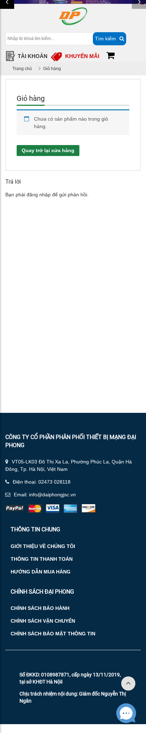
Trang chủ (22, 68)
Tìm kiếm (105, 38)
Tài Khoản (32, 56)
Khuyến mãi (82, 56)
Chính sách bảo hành (40, 608)
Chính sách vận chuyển (43, 621)
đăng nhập (39, 194)
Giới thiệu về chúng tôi (43, 546)
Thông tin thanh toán (42, 559)
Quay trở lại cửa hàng (48, 150)
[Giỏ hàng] (110, 56)
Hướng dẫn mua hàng (41, 572)
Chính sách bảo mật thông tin (53, 633)
